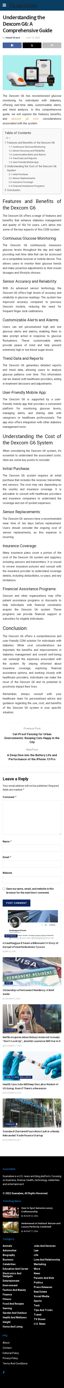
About (6, 1342)
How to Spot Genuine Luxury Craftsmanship (37, 1209)
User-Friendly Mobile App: (26, 162)
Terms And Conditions (15, 1363)
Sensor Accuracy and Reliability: (29, 150)
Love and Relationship (47, 1259)
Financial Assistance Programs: (29, 186)
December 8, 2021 (12, 1140)
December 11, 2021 (13, 1046)
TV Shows (40, 1319)
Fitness (7, 1299)
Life (36, 1255)
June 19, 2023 (33, 37)
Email (7, 857)
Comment (10, 797)
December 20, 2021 (13, 1093)
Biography (9, 1255)
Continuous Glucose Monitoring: (29, 146)
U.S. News (40, 1323)
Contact (7, 1347)
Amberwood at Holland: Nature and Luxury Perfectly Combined (40, 1225)
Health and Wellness (18, 1077)
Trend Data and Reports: (25, 158)
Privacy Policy (10, 1358)
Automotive (9, 1250)
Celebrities (9, 1264)
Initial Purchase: (20, 174)
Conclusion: (14, 190)
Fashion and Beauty (14, 1290)
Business (11, 936)
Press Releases (43, 1287)
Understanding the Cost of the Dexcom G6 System (32, 168)
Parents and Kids (44, 1278)
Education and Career (15, 1268)
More (37, 1268)
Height (6, 1322)
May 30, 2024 (10, 951)
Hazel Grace (13, 37)
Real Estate (40, 1291)
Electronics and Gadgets (12, 1275)
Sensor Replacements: (24, 178)
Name (7, 841)
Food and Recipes (13, 1303)
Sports (38, 1300)
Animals (7, 1245)
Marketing (40, 1264)
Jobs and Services (45, 1245)
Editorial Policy (11, 1353)
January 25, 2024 (12, 999)
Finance (10, 1124)
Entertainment (11, 1280)
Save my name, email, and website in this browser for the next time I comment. (30, 890)
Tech (37, 1305)
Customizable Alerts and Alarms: (29, 154)
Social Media (41, 1296)
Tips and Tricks (43, 1310)
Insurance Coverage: (23, 182)
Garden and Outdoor (15, 1312)
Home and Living (13, 1326)
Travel (37, 1314)
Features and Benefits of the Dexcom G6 (31, 142)
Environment (10, 1285)
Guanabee (23, 5)
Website (7, 872)
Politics (38, 1282)
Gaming (7, 1308)
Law (36, 1250)
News (9, 983)
